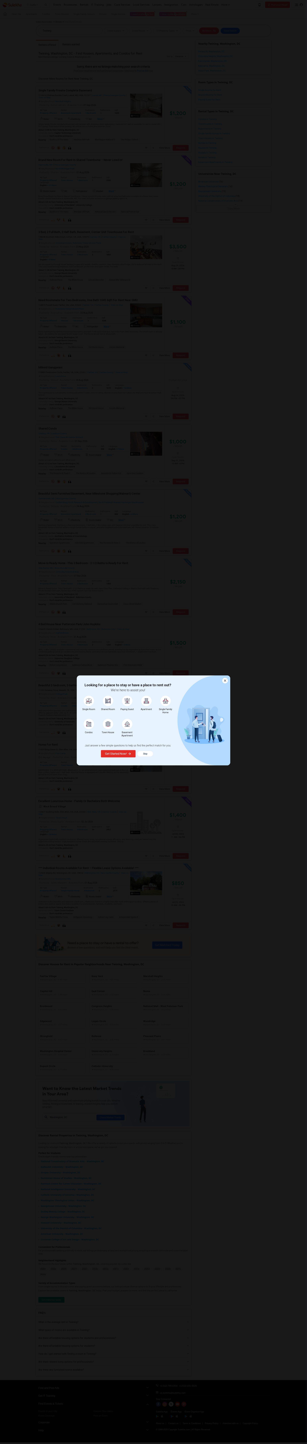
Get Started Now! (116, 753)
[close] (225, 680)
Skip (145, 753)
